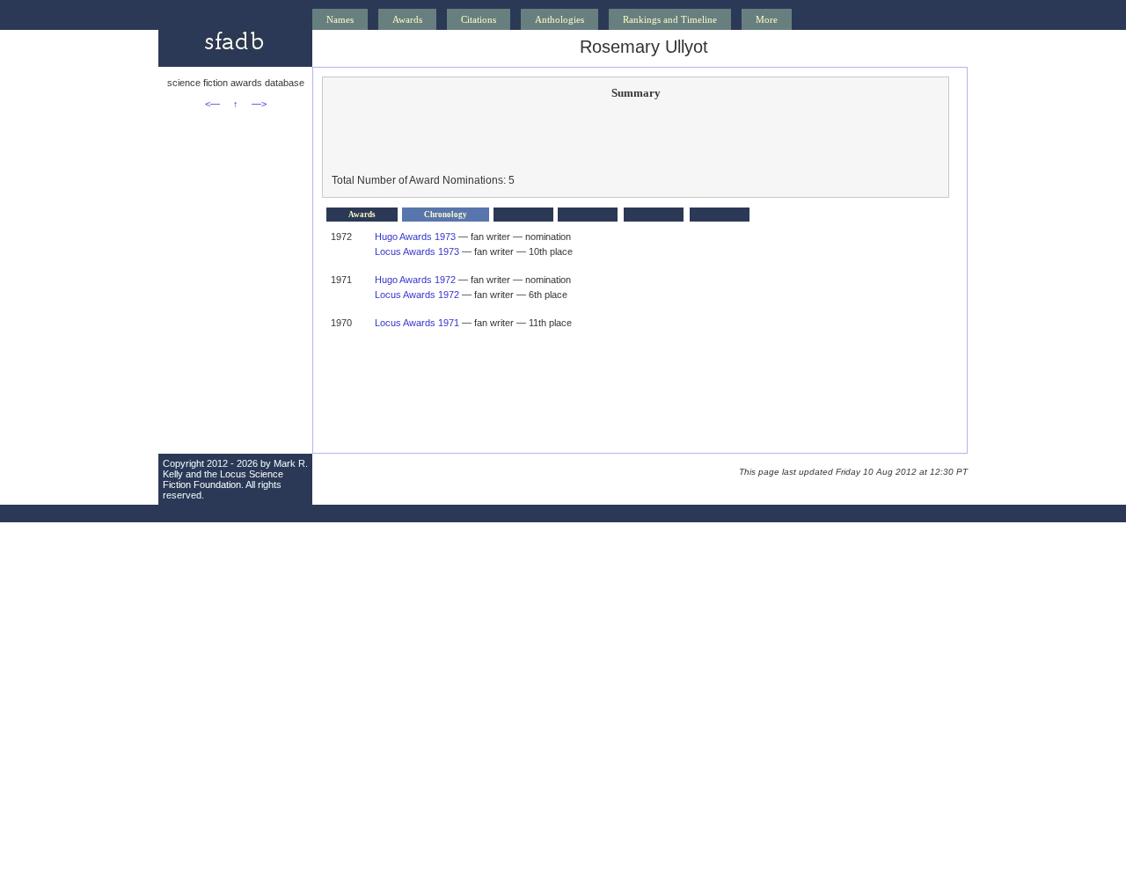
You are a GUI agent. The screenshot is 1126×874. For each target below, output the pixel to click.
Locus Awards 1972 (417, 294)
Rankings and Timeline (670, 19)
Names (340, 19)
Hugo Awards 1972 (415, 279)
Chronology (445, 214)
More (767, 19)
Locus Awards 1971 (417, 322)
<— (212, 103)
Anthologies (559, 19)
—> (259, 103)
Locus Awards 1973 (417, 251)
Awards (407, 19)
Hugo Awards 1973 (415, 236)
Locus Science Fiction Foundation (223, 479)
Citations (478, 19)
